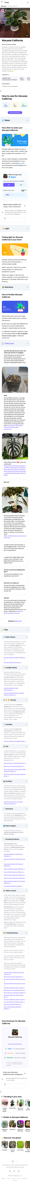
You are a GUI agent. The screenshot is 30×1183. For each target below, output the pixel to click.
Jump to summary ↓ (15, 112)
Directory (15, 1180)
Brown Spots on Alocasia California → (15, 992)
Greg (20, 163)
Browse (15, 621)
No (9, 185)
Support (3, 1178)
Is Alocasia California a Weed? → (13, 886)
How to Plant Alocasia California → (14, 872)
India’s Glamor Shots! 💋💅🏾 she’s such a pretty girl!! (15, 468)
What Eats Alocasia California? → (13, 976)
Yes (21, 185)
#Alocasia (9, 343)
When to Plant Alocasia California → (14, 869)
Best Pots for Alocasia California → (14, 766)
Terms (18, 1178)
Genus (21, 78)
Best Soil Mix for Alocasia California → (15, 763)
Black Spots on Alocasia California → (14, 990)
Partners (9, 1178)
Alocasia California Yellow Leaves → (14, 1002)
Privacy (14, 1178)
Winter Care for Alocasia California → (15, 878)
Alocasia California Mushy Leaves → (14, 988)
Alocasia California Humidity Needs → (15, 741)
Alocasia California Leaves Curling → (14, 999)
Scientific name (6, 78)
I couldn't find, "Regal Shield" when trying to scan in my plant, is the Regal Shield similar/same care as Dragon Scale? (14, 560)
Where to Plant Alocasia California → (14, 875)
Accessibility (24, 1178)
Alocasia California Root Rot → (13, 662)
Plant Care (3, 6)
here (8, 851)
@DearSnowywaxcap (11, 10)
